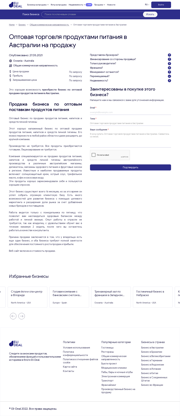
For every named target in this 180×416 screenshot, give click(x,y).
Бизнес (22, 24)
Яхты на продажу (59, 5)
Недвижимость (76, 5)
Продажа (98, 5)
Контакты (68, 371)
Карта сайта (70, 366)
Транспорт (107, 380)
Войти (161, 5)
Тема (93, 118)
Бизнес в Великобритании (155, 356)
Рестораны (107, 351)
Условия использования (76, 347)
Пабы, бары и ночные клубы (117, 372)
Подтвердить (130, 167)
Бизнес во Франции (152, 385)
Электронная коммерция (115, 376)
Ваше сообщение (99, 129)
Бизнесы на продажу (37, 5)
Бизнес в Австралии (152, 347)
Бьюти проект (109, 363)
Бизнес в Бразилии (151, 351)
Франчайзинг (108, 385)
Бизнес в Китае (149, 373)
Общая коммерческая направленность (49, 24)
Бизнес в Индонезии (152, 364)
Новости (111, 5)
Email (93, 107)
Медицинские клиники (114, 367)
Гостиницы (107, 347)
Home (12, 24)
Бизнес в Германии (151, 360)
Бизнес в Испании (151, 368)
